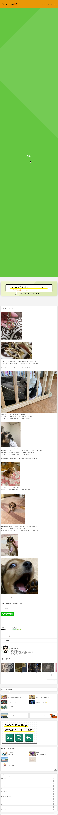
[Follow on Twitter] (42, 4)
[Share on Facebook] (39, 4)
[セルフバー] (21, 667)
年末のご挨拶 (10, 754)
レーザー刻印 (27, 799)
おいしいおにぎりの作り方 (40, 759)
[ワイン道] (34, 667)
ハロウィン (27, 783)
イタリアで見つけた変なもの (41, 754)
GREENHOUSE (11, 695)
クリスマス (27, 786)
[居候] (48, 667)
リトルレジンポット (27, 806)
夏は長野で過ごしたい (12, 759)
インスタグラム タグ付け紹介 (27, 796)
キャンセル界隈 (11, 765)
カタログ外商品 (27, 793)
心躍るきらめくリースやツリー (13, 702)
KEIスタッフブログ (29, 158)
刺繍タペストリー (27, 809)
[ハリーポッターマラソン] (7, 667)
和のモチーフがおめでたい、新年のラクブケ (43, 697)
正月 (27, 788)
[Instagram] (45, 4)
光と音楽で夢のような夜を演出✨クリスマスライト (44, 702)
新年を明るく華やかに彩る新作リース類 (14, 697)
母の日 (27, 804)
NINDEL (27, 781)
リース (27, 801)
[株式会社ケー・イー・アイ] (9, 4)
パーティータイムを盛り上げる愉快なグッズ (15, 708)
